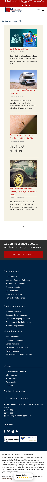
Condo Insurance (12, 344)
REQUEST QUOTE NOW (23, 254)
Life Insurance (11, 375)
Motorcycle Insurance (14, 294)
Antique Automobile (13, 287)
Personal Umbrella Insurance (17, 347)
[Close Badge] (33, 473)
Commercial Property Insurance (18, 318)
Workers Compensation (15, 325)
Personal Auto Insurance (15, 298)
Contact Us (10, 385)
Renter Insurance (12, 351)
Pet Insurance (11, 378)
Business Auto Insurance (15, 283)
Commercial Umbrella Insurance (18, 322)
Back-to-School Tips (19, 49)
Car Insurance (11, 276)
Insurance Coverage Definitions (18, 280)
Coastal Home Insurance (15, 340)
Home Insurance (12, 336)
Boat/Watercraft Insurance (16, 371)
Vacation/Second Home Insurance (19, 354)
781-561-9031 (12, 410)
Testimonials (11, 382)
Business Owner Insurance (16, 315)
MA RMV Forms (12, 290)
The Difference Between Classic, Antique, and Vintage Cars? (23, 191)
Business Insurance (13, 311)
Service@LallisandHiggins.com (18, 415)
